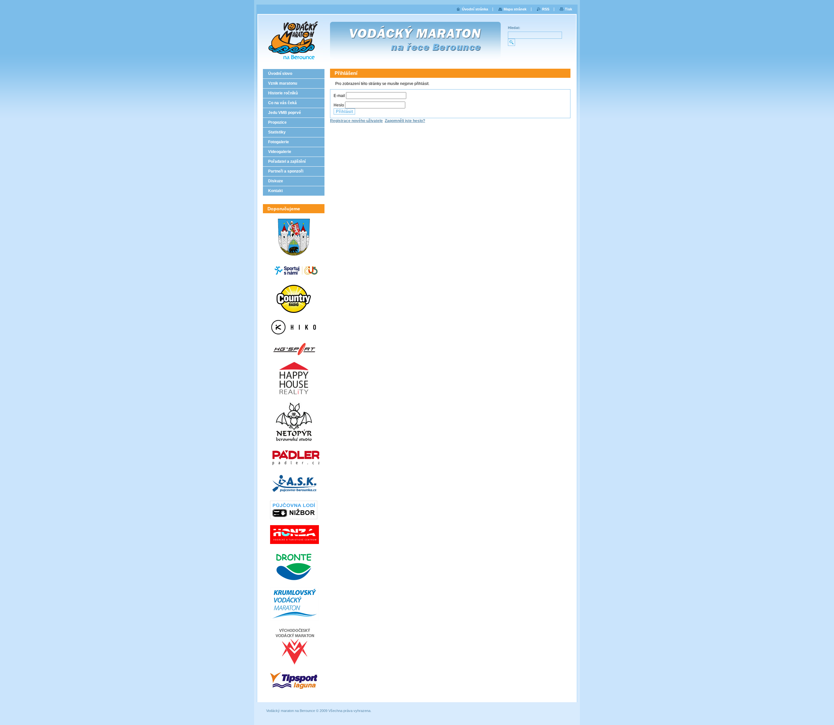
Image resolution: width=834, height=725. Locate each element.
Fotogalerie (278, 142)
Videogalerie (279, 151)
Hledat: (514, 28)
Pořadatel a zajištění (287, 161)
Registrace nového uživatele (356, 121)
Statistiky (277, 132)
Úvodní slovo (280, 73)
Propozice (277, 122)
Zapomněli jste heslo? (405, 121)
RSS (545, 9)
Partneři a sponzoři (285, 171)
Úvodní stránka (475, 9)
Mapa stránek (515, 9)
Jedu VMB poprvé (284, 112)
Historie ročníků (283, 93)
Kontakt (275, 190)
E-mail (339, 95)
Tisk (568, 9)
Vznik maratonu (282, 83)
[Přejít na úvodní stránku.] (290, 39)
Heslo (339, 105)
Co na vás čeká (282, 103)
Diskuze (275, 181)
